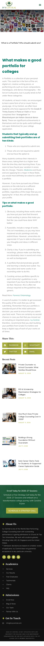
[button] (40, 5)
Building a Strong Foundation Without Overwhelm (26, 440)
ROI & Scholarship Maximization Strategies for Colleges (29, 392)
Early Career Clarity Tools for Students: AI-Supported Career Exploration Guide (29, 463)
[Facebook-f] (4, 557)
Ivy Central (34, 320)
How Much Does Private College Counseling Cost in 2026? (29, 416)
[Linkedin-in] (18, 557)
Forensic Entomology (22, 295)
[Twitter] (13, 557)
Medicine (28, 170)
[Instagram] (9, 557)
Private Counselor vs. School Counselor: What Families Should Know (28, 367)
